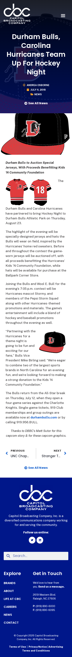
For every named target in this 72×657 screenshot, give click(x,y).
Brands (10, 583)
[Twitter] (32, 540)
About (9, 591)
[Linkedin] (40, 540)
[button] (63, 15)
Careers (10, 607)
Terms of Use (17, 646)
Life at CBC (12, 599)
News (38, 94)
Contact (11, 623)
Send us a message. (51, 586)
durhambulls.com (43, 417)
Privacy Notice (38, 646)
